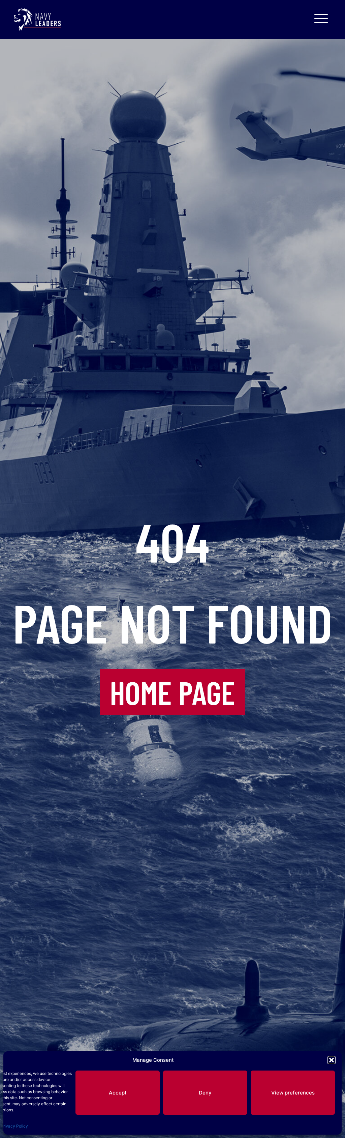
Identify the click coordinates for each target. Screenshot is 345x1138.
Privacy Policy (14, 1126)
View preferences (293, 1092)
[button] (331, 1060)
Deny (205, 1092)
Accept (118, 1092)
